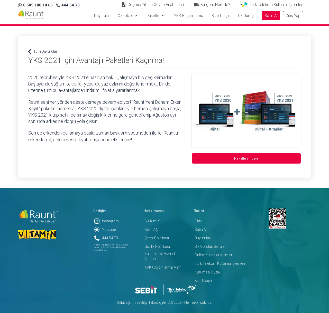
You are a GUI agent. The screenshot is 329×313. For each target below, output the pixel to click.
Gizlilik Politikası (157, 246)
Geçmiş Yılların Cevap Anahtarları (155, 4)
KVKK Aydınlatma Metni (163, 267)
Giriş (198, 221)
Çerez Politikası (156, 238)
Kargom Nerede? (215, 4)
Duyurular (202, 238)
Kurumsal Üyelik (208, 272)
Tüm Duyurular (42, 51)
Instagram (110, 221)
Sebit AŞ (151, 229)
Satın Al (201, 229)
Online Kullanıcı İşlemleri (214, 255)
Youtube (109, 229)
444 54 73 (110, 238)
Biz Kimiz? (152, 221)
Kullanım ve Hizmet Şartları (159, 256)
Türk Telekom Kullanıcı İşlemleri (276, 4)
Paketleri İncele (246, 158)
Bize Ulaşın (203, 281)
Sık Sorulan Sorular (210, 246)
